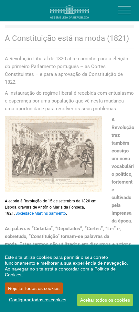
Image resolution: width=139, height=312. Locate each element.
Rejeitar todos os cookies (33, 288)
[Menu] (124, 10)
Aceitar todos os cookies (105, 300)
